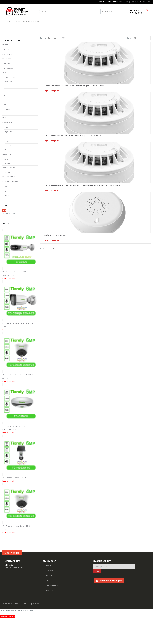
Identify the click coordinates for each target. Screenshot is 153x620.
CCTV (4, 72)
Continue (11, 616)
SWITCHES (6, 118)
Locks (6, 159)
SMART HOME (7, 154)
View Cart (4, 616)
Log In (101, 2)
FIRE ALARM (6, 58)
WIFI (5, 150)
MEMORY (5, 45)
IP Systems (8, 132)
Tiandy (7, 114)
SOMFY (6, 186)
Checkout (48, 576)
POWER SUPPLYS (8, 177)
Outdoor (8, 146)
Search (97, 571)
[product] (97, 212)
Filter (4, 210)
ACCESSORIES (9, 173)
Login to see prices (9, 278)
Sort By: (43, 38)
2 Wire (6, 127)
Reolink (7, 109)
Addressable (8, 68)
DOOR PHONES (8, 122)
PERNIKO (7, 195)
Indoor (7, 141)
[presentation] (33, 223)
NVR (5, 95)
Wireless (7, 63)
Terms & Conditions (114, 2)
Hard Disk (7, 50)
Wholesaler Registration (140, 2)
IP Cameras (8, 82)
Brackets (7, 100)
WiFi (5, 104)
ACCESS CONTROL (9, 168)
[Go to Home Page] (3, 21)
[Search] (119, 11)
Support (48, 566)
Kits (5, 91)
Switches (7, 163)
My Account (49, 571)
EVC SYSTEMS (7, 54)
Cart (126, 2)
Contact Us (49, 590)
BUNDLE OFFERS (9, 77)
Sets (6, 191)
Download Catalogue (110, 580)
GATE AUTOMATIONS (10, 181)
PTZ (5, 86)
